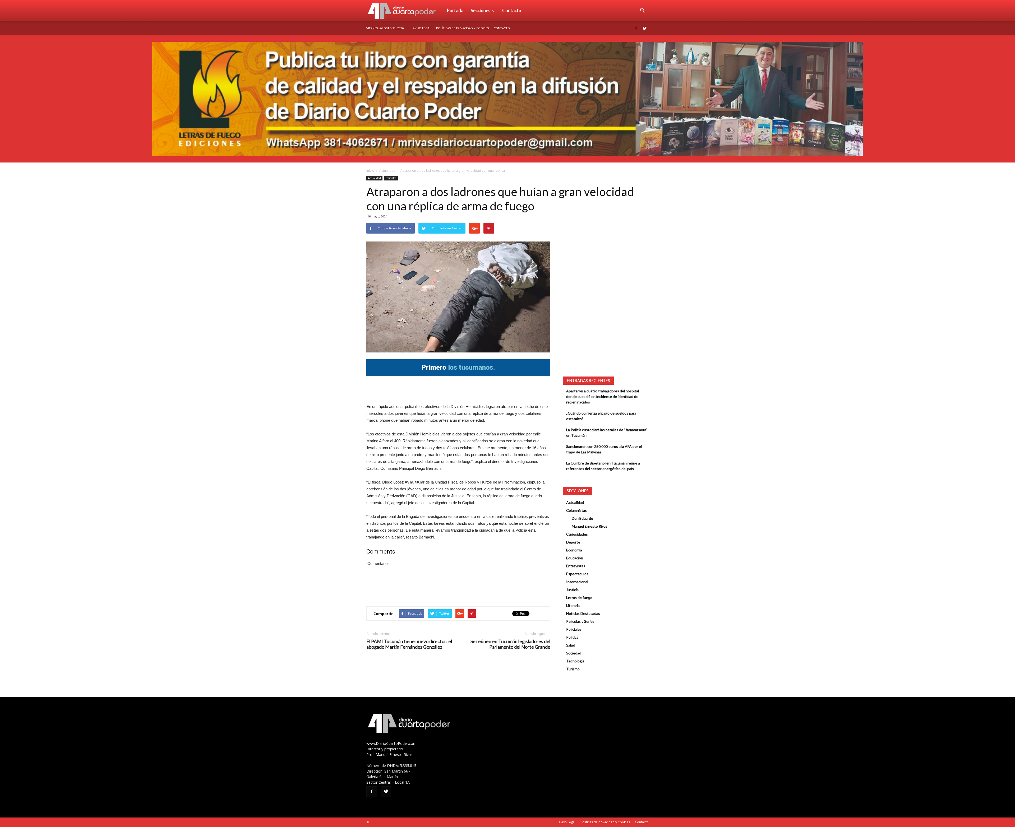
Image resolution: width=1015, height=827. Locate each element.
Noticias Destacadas (583, 613)
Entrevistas (575, 566)
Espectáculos (577, 574)
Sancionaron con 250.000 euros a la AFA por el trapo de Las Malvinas (604, 449)
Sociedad (573, 653)
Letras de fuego (579, 597)
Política (572, 637)
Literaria (573, 605)
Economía (574, 550)
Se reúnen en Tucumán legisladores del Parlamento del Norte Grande (510, 644)
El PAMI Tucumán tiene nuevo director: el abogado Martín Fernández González (409, 644)
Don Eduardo (582, 518)
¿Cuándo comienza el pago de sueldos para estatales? (601, 416)
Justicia (572, 589)
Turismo (573, 669)
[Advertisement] (458, 390)
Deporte (573, 542)
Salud (570, 645)
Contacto (511, 10)
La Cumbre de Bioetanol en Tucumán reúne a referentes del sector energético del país (603, 466)
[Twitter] (645, 28)
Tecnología (575, 661)
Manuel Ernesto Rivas (589, 526)
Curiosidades (577, 534)
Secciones (480, 10)
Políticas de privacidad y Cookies (462, 28)
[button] (642, 10)
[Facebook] (636, 28)
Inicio (370, 170)
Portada (455, 10)
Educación (574, 558)
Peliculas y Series (580, 621)
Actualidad (387, 170)
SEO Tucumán (380, 822)
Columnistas (576, 510)
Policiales (390, 178)
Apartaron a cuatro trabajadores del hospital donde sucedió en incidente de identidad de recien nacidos (602, 396)
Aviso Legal (422, 28)
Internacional (577, 581)
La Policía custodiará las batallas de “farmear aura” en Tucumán (606, 433)
